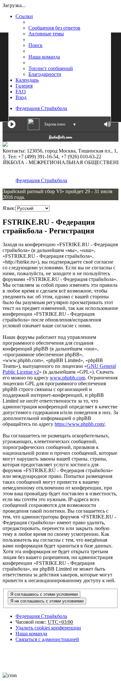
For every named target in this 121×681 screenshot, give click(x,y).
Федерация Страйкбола (41, 108)
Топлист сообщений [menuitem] (50, 68)
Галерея (24, 86)
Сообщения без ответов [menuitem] (54, 28)
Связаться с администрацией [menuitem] (47, 639)
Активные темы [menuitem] (46, 33)
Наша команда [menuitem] (44, 57)
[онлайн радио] (60, 138)
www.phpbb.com (67, 377)
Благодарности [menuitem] (44, 74)
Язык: (9, 208)
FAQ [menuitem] (20, 91)
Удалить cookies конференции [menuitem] (48, 627)
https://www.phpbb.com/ (80, 424)
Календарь (27, 80)
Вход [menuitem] (20, 97)
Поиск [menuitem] (35, 45)
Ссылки (24, 16)
